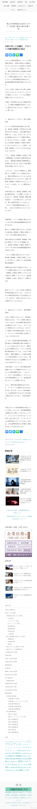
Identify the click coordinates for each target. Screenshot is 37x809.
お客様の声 (30, 6)
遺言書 (17, 770)
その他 (9, 618)
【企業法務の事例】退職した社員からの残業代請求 (25, 491)
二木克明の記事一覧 (10, 652)
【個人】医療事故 (12, 724)
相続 (9, 644)
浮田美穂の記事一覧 (10, 683)
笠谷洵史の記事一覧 (10, 686)
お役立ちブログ (22, 6)
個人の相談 (6, 6)
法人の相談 (32, 2)
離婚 (21, 770)
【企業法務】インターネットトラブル (17, 701)
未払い (19, 764)
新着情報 (7, 665)
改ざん (16, 761)
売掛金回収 (10, 626)
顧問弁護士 (20, 2)
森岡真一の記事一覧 (10, 671)
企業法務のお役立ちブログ (12, 615)
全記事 (6, 655)
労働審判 (18, 756)
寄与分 (9, 761)
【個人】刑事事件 (9, 609)
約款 (10, 767)
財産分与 (26, 767)
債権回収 (18, 753)
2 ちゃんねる (9, 741)
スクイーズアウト (19, 747)
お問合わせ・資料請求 (19, 797)
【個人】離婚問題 (12, 732)
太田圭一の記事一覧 (10, 658)
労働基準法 (11, 756)
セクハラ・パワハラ (12, 623)
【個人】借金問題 (12, 722)
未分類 (12, 26)
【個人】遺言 (11, 729)
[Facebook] (17, 785)
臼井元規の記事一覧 (10, 690)
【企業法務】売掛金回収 (14, 706)
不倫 (18, 750)
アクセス (12, 9)
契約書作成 (10, 628)
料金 (26, 2)
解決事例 (13, 6)
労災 (28, 756)
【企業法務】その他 (12, 698)
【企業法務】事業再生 (13, 703)
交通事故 (10, 639)
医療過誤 (19, 759)
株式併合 (26, 764)
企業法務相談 (14, 795)
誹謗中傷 (17, 767)
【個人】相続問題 (12, 727)
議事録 (21, 767)
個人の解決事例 (10, 711)
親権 (12, 767)
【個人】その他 (11, 714)
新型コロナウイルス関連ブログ (13, 646)
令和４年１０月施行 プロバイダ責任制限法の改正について (26, 500)
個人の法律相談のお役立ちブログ (14, 636)
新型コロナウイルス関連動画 (13, 649)
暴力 (16, 764)
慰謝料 (13, 761)
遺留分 (11, 770)
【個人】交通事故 (12, 719)
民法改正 (10, 631)
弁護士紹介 (12, 2)
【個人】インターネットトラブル (16, 716)
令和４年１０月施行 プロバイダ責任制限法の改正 (16, 39)
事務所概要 (5, 2)
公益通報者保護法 (25, 753)
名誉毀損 (25, 759)
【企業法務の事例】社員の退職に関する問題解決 (25, 481)
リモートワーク (13, 750)
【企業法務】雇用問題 (13, 709)
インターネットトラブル (19, 741)
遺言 (14, 770)
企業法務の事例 (10, 696)
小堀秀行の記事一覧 (10, 661)
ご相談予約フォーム (22, 9)
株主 (23, 764)
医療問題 (12, 759)
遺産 (8, 770)
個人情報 (12, 753)
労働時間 (24, 756)
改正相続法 (10, 641)
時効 (13, 764)
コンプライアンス (12, 621)
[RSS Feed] (20, 785)
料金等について (23, 792)
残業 (30, 764)
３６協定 (10, 634)
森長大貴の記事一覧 (19, 442)
